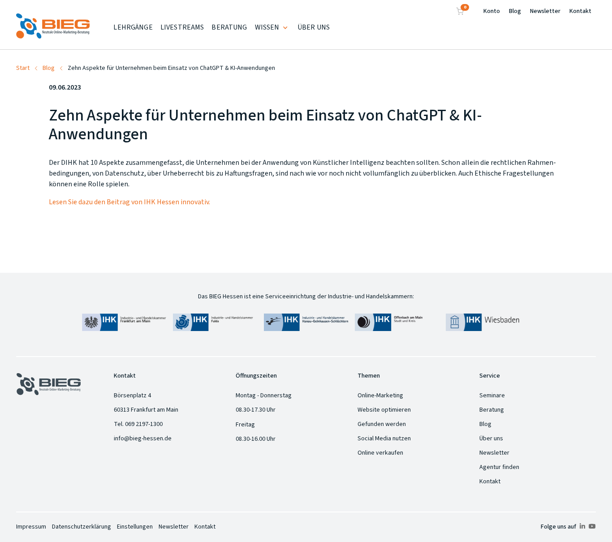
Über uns (491, 438)
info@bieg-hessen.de (143, 438)
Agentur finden (499, 467)
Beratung (491, 409)
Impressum (31, 526)
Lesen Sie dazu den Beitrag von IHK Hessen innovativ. (129, 202)
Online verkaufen (380, 452)
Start (23, 68)
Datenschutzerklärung (81, 526)
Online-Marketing (380, 395)
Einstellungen (135, 526)
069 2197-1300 (144, 424)
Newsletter (545, 11)
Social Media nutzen (384, 438)
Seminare (492, 395)
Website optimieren (384, 409)
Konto (491, 11)
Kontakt (580, 11)
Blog (515, 11)
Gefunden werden (382, 424)
